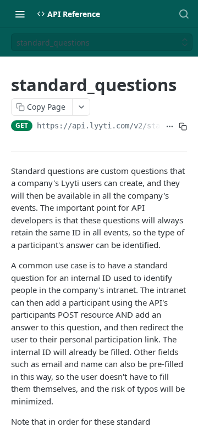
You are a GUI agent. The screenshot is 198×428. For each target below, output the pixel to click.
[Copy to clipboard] (182, 126)
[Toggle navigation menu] (20, 13)
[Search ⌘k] (184, 13)
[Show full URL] (169, 126)
